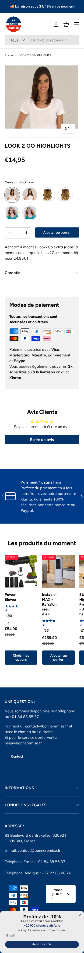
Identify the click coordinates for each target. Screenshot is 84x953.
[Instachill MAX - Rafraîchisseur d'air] (58, 571)
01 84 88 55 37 (51, 861)
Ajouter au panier (57, 232)
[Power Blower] (21, 571)
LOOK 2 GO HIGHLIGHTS (35, 55)
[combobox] (42, 40)
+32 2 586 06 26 (56, 873)
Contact (17, 756)
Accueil (9, 55)
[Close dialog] (80, 915)
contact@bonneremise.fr (46, 726)
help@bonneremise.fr (23, 743)
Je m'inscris (42, 944)
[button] (66, 24)
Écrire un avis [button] (42, 439)
